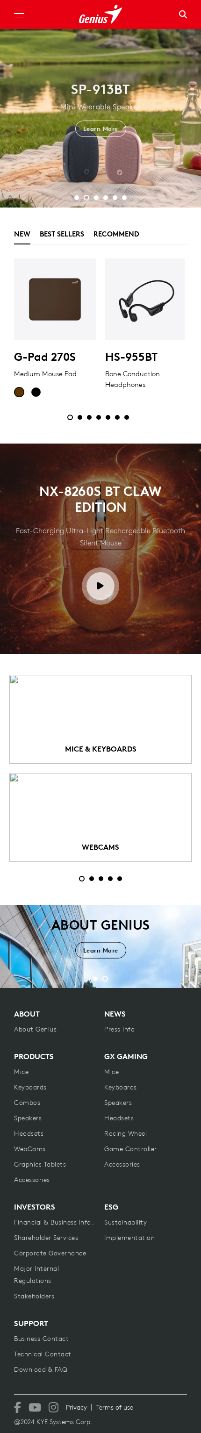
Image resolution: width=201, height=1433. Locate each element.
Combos (27, 1102)
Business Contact (41, 1338)
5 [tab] (119, 878)
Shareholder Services (46, 1237)
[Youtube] (35, 1407)
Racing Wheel (125, 1133)
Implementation (129, 1237)
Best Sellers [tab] (62, 233)
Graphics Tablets (40, 1164)
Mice (21, 1072)
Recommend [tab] (116, 233)
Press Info (119, 1029)
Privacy (76, 1407)
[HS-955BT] (146, 299)
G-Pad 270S (45, 357)
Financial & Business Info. (53, 1222)
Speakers (28, 1118)
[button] (76, 197)
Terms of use (114, 1407)
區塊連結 (100, 719)
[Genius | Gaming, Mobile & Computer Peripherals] (100, 14)
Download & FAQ (40, 1369)
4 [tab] (110, 878)
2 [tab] (91, 878)
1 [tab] (82, 878)
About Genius (35, 1029)
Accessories (32, 1179)
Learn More (100, 144)
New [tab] (22, 233)
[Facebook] (17, 1407)
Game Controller (130, 1149)
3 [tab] (101, 878)
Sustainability (125, 1222)
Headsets (28, 1133)
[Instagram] (53, 1407)
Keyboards (30, 1087)
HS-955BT (131, 357)
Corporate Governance (50, 1253)
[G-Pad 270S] (55, 299)
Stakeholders (34, 1296)
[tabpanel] (100, 333)
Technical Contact (43, 1354)
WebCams (30, 1149)
